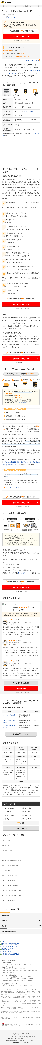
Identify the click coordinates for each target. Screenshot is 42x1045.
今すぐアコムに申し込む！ (21, 36)
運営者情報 (18, 1037)
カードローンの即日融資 (10, 866)
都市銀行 (4, 921)
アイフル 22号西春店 (9, 715)
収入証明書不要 (28, 808)
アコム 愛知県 (24, 6)
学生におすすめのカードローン (12, 895)
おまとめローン (7, 871)
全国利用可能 (9, 815)
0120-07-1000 (28, 111)
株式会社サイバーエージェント (33, 1024)
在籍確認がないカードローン (11, 861)
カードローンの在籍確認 (10, 885)
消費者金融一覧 (7, 962)
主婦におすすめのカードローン (12, 890)
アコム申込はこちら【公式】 (15, 487)
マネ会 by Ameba (11, 1000)
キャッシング (6, 856)
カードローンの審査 (8, 900)
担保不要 (8, 812)
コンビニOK (27, 819)
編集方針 (36, 1037)
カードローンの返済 (8, 880)
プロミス (15, 964)
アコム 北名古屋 (34, 6)
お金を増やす (19, 970)
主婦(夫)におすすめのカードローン (12, 985)
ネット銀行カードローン (10, 931)
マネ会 (2, 6)
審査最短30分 (27, 815)
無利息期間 (26, 812)
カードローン (9, 6)
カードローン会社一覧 (9, 960)
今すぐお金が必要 (23, 969)
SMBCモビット (28, 964)
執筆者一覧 (30, 1037)
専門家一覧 (24, 1037)
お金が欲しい (35, 970)
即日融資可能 (9, 808)
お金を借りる (6, 841)
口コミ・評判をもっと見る (21, 683)
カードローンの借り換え (10, 875)
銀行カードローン (7, 851)
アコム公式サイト (24, 573)
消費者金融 (5, 846)
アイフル (5, 964)
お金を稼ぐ (6, 972)
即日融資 (5, 980)
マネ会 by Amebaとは (9, 1037)
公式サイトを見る (21, 688)
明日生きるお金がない (9, 970)
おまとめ (8, 819)
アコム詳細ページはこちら (30, 60)
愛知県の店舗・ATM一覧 (21, 734)
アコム (17, 6)
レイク (21, 964)
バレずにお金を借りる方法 (10, 969)
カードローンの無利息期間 (10, 977)
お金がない (13, 972)
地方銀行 (4, 926)
